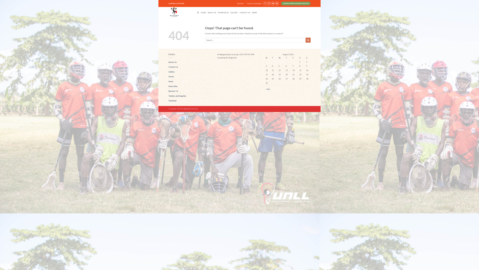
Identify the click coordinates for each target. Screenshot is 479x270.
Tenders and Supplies (254, 3)
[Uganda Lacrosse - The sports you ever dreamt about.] (180, 12)
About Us (212, 13)
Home (203, 13)
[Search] (198, 12)
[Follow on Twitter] (273, 3)
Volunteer (240, 3)
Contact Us (245, 13)
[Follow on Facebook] (265, 3)
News (254, 13)
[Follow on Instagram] (269, 3)
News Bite (172, 86)
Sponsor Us (223, 13)
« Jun (268, 89)
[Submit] (308, 40)
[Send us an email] (277, 3)
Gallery (234, 13)
